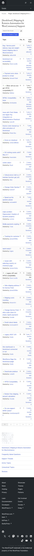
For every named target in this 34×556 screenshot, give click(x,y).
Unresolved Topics (8, 467)
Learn (4, 498)
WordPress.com (8, 514)
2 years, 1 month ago (29, 238)
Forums (4, 8)
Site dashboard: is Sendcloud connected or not (10, 349)
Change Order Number (12, 187)
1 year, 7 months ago (28, 87)
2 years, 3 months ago (28, 177)
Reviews (4, 471)
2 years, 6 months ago (28, 250)
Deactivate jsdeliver (11, 371)
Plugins (20, 489)
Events (20, 501)
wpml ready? (7, 249)
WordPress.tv (7, 508)
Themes (20, 486)
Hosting (4, 489)
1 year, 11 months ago (28, 142)
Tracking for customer (12, 236)
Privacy (4, 492)
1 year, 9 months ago (28, 114)
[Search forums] (21, 30)
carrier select (7, 163)
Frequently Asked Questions (11, 454)
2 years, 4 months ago (28, 189)
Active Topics (6, 463)
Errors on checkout (11, 140)
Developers (5, 505)
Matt (4, 517)
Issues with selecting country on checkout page (9, 263)
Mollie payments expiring (11, 224)
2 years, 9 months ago (28, 324)
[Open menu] (31, 2)
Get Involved (22, 498)
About (4, 483)
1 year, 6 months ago (28, 75)
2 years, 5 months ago (28, 373)
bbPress (5, 520)
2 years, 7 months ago (28, 263)
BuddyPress (7, 524)
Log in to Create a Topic (10, 34)
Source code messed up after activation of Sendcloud (11, 128)
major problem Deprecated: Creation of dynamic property (11, 214)
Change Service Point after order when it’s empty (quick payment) (11, 312)
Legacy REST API (11, 334)
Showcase (21, 483)
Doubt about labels (11, 322)
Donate (21, 505)
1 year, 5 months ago (28, 47)
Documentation (7, 501)
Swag (20, 508)
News (4, 486)
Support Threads (7, 459)
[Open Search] (25, 2)
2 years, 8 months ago (28, 312)
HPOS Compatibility (11, 382)
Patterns (21, 492)
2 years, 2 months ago (28, 164)
